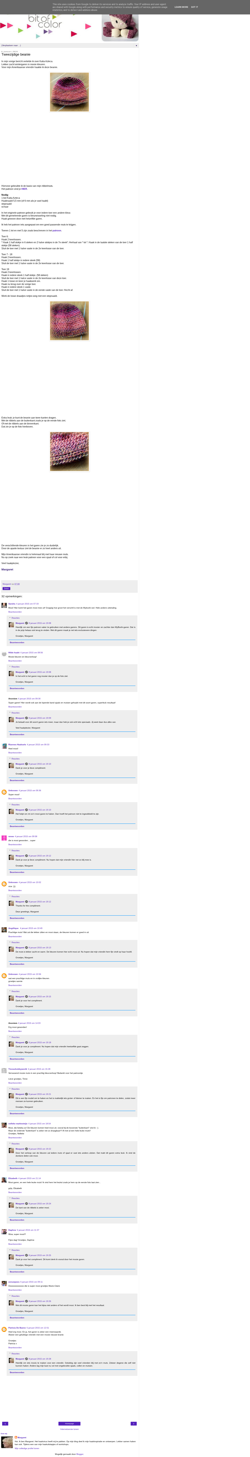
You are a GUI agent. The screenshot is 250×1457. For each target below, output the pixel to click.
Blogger (79, 1454)
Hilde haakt (14, 652)
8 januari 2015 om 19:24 (40, 1203)
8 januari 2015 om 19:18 (40, 1042)
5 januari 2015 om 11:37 (28, 1230)
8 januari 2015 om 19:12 (40, 856)
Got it (194, 7)
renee (11, 836)
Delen (6, 589)
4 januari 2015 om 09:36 (30, 790)
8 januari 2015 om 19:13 (40, 947)
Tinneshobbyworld (17, 1069)
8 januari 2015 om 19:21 (40, 1094)
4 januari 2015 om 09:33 (38, 744)
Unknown (13, 790)
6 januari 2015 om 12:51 (38, 1328)
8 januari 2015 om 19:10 (40, 764)
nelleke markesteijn (17, 1123)
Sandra (11, 604)
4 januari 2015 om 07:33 (27, 604)
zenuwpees (14, 1282)
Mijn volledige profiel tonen (27, 1448)
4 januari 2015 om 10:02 (30, 882)
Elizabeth (13, 1178)
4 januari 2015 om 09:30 (29, 698)
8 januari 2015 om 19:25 (40, 1255)
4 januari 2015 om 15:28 (39, 1069)
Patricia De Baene (17, 1328)
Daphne (12, 1230)
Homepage (69, 1424)
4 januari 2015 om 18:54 (39, 1123)
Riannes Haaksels (17, 744)
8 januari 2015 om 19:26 (40, 1301)
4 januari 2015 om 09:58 (26, 836)
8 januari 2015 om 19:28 (40, 1359)
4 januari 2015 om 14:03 (29, 1023)
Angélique (13, 928)
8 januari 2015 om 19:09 (40, 718)
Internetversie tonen (69, 1429)
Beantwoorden (15, 612)
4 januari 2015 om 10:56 (30, 974)
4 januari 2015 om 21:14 (29, 1178)
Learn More (181, 7)
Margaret (20, 623)
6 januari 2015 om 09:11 (31, 1282)
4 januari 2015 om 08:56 (31, 652)
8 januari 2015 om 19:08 (40, 623)
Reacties (16, 618)
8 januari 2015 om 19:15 (40, 996)
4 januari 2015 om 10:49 (31, 928)
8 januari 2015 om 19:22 (40, 1149)
